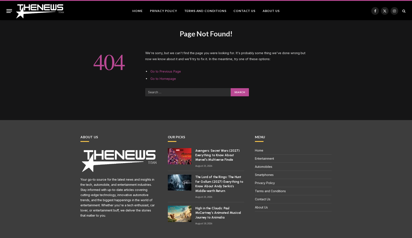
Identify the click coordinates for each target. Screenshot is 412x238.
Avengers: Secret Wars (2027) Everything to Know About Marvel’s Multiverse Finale (217, 155)
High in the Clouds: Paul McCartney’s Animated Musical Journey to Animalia (218, 212)
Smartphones (264, 175)
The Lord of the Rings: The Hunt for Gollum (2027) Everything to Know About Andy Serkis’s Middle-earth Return (219, 184)
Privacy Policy (163, 11)
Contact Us (244, 11)
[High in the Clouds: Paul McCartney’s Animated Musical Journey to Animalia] (179, 214)
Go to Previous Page (165, 71)
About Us (271, 11)
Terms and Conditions (205, 11)
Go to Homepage (163, 79)
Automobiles (263, 166)
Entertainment (264, 158)
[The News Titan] (39, 11)
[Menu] (9, 11)
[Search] (403, 11)
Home (137, 11)
